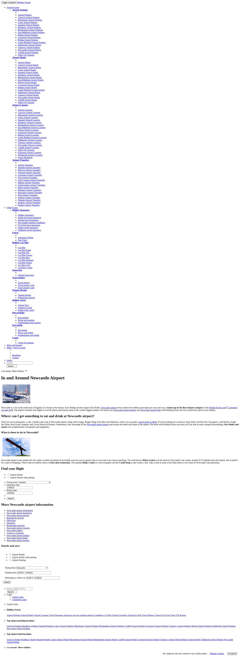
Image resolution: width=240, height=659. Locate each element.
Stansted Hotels (43, 639)
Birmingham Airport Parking (30, 30)
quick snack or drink (148, 422)
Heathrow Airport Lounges (30, 122)
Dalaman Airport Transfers (29, 190)
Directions (11, 520)
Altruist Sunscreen (26, 275)
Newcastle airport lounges (18, 540)
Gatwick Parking (14, 626)
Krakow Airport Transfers (29, 202)
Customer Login (19, 599)
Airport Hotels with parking (22, 477)
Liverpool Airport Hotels (28, 85)
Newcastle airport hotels (17, 538)
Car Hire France (25, 262)
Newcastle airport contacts (18, 528)
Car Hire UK (23, 252)
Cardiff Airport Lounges (28, 147)
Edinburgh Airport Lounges (30, 140)
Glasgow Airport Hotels (28, 95)
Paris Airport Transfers (28, 195)
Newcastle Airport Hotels (29, 97)
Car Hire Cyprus (25, 267)
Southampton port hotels (28, 335)
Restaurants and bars (16, 525)
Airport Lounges (25, 110)
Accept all (232, 654)
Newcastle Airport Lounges (30, 145)
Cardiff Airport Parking (28, 52)
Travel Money (148, 615)
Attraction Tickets (25, 237)
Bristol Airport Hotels (27, 82)
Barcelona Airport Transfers (30, 192)
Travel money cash (26, 287)
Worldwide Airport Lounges (30, 155)
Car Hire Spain (24, 250)
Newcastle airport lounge (98, 424)
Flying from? (13, 482)
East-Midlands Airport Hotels (30, 80)
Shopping (11, 523)
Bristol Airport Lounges (28, 130)
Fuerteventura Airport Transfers (31, 185)
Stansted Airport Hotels (28, 72)
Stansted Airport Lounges (29, 120)
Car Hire (21, 247)
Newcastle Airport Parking (29, 50)
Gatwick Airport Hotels (28, 65)
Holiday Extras (24, 2)
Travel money (24, 282)
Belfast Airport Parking (28, 40)
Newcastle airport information (20, 510)
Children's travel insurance (29, 230)
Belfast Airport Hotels (27, 87)
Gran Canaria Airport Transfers (31, 180)
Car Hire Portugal (25, 260)
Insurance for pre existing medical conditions (83, 615)
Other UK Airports (26, 55)
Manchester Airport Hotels (29, 67)
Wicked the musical (26, 297)
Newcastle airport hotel (151, 410)
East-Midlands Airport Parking (31, 32)
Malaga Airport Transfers (29, 182)
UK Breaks (181, 615)
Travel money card (26, 285)
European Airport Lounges (29, 152)
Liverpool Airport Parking (29, 37)
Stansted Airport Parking (28, 25)
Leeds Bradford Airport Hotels (31, 90)
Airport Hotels (24, 62)
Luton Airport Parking (27, 22)
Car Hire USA (24, 265)
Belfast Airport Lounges (28, 135)
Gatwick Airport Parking (28, 17)
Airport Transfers (25, 165)
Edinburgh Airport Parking (29, 45)
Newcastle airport (108, 407)
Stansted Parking (46, 626)
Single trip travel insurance (29, 217)
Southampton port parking (29, 323)
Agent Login (17, 597)
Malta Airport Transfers (28, 187)
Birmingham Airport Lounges (31, 125)
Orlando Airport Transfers (29, 200)
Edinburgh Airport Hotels (29, 92)
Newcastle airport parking (125, 410)
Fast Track (22, 240)
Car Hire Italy (24, 257)
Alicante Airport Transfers (29, 172)
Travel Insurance (56, 615)
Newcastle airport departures (19, 513)
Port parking (23, 318)
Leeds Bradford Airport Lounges (32, 137)
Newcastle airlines (15, 530)
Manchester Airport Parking (30, 20)
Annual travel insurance (28, 220)
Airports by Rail (25, 307)
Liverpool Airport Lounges (29, 132)
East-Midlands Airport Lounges (31, 127)
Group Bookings (25, 157)
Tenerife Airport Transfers (29, 167)
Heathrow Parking (30, 626)
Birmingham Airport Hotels (30, 77)
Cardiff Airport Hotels (27, 100)
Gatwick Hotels (13, 639)
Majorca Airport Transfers (29, 170)
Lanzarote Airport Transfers (30, 175)
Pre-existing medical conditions (31, 222)
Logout (15, 358)
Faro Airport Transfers (27, 177)
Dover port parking (26, 320)
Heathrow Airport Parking (29, 27)
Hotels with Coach (26, 310)
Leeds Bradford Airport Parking (32, 42)
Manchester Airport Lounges (30, 115)
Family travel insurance (28, 227)
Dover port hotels (25, 333)
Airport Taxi (23, 305)
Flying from (10, 568)
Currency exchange (15, 533)
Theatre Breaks (24, 295)
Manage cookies (217, 653)
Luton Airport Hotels (27, 70)
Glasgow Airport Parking (29, 47)
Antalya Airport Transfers (29, 197)
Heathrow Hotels (28, 639)
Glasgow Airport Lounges (29, 142)
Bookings (16, 355)
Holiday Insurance (26, 215)
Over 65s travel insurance (29, 225)
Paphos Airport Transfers (29, 205)
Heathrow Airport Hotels (29, 75)
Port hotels (22, 330)
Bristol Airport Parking (28, 35)
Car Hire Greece (25, 255)
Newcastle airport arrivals (18, 515)
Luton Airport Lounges (28, 117)
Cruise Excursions (26, 343)
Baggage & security (15, 518)
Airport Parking (25, 15)
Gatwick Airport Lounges (29, 112)
